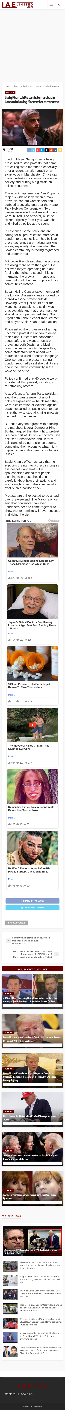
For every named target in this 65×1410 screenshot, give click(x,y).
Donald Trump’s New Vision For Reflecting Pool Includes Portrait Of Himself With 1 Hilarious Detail (32, 1039)
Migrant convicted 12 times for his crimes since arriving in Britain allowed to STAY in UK (40, 1279)
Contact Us (12, 1394)
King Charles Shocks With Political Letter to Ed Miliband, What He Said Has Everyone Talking (40, 1336)
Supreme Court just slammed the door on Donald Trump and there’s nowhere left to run (30, 1157)
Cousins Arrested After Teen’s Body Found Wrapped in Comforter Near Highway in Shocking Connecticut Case (40, 1350)
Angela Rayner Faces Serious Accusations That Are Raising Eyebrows (29, 1196)
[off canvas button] (51, 4)
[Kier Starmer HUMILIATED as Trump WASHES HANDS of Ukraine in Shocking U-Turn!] (32, 1241)
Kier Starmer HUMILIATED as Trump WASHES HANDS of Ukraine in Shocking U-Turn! (31, 1251)
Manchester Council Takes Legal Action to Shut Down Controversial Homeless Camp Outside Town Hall (41, 1322)
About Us (26, 1394)
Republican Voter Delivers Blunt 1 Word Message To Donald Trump (29, 1117)
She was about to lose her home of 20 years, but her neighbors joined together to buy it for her (40, 1265)
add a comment (17, 923)
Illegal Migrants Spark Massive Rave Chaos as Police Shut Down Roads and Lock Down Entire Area (41, 1308)
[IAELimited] (18, 4)
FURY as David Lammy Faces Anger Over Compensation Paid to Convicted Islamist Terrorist (40, 1293)
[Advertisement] (32, 43)
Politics (10, 92)
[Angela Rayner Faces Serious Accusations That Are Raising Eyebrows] (32, 1188)
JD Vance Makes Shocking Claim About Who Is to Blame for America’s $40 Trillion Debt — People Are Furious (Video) (30, 999)
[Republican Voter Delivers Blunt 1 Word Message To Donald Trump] (32, 1109)
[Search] (59, 4)
